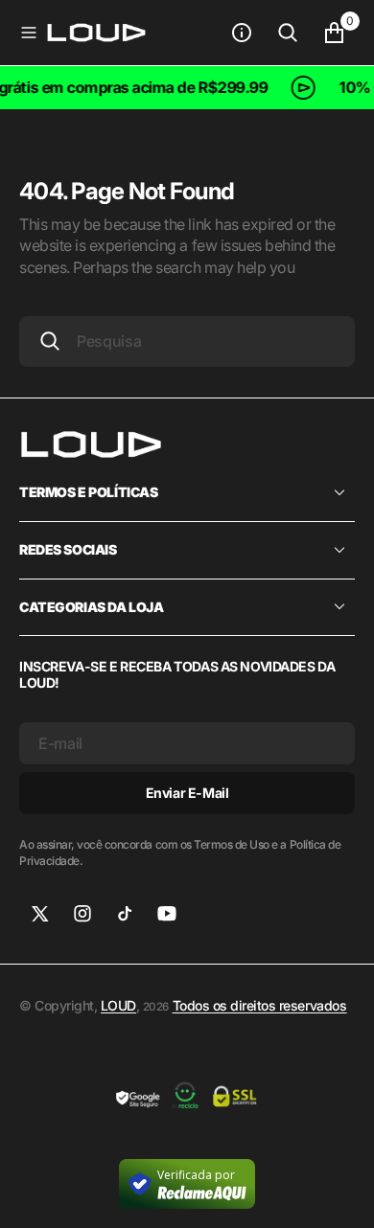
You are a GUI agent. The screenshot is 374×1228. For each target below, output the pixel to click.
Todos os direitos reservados (260, 1005)
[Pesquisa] (288, 32)
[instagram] (82, 914)
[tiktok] (125, 914)
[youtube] (167, 914)
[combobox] (187, 341)
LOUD (118, 1005)
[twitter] (40, 914)
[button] (28, 32)
